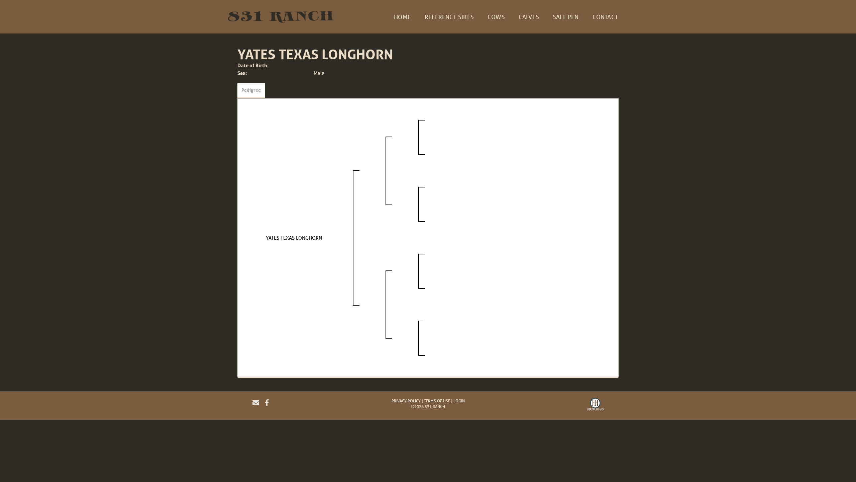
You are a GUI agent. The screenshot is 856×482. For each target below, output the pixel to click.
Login (459, 401)
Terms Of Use (437, 401)
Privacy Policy (406, 401)
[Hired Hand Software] (595, 405)
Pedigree (251, 90)
